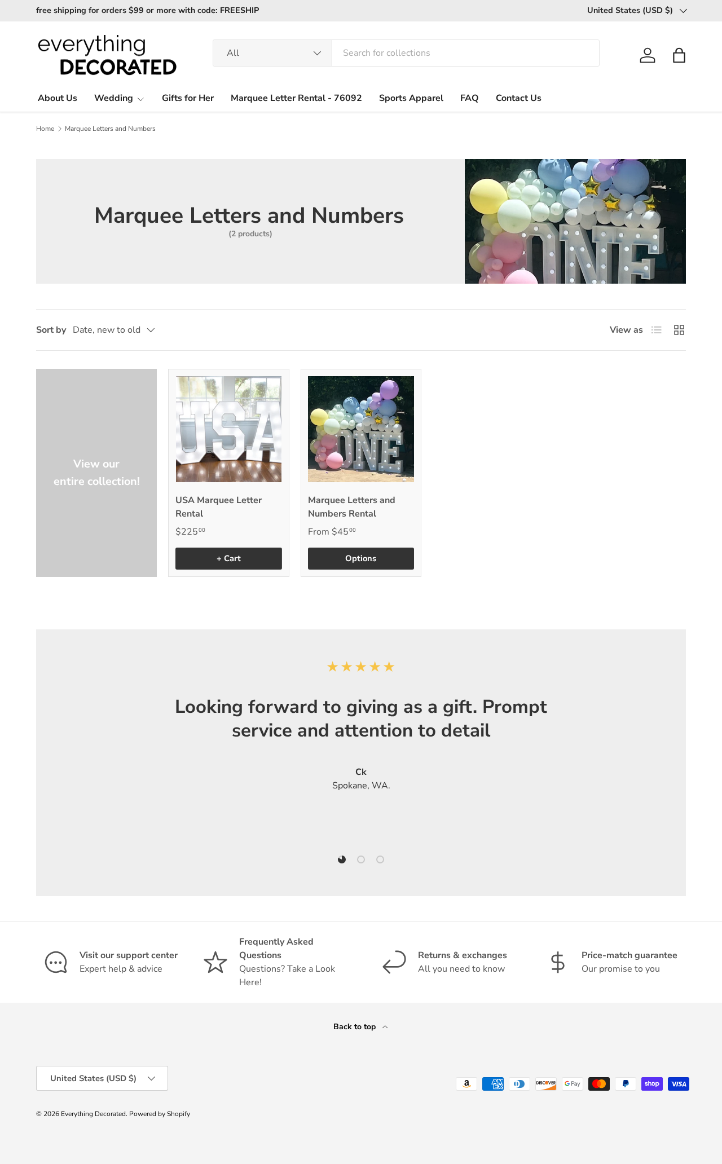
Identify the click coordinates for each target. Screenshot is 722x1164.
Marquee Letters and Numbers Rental (351, 507)
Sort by (51, 330)
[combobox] (406, 53)
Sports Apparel (411, 98)
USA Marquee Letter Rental (218, 507)
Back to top (355, 1026)
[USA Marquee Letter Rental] (228, 429)
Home (45, 128)
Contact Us (519, 98)
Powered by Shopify (159, 1113)
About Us (57, 98)
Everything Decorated (93, 1113)
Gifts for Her (188, 98)
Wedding (113, 98)
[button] (679, 55)
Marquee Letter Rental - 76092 (296, 98)
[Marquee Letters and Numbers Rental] (361, 429)
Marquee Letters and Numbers (110, 128)
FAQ (469, 98)
